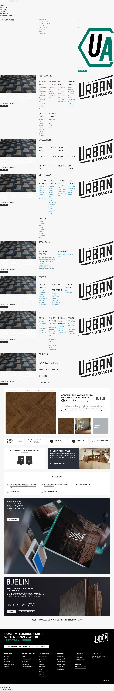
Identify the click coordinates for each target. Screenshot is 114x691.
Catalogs (6, 658)
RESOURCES (42, 25)
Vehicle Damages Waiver (27, 666)
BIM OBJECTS (64, 251)
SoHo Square (42, 659)
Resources (6, 656)
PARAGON (61, 191)
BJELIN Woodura (43, 656)
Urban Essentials (43, 676)
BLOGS (42, 312)
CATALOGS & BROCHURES (47, 259)
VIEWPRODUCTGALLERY (97, 426)
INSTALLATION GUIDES (46, 261)
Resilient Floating (61, 658)
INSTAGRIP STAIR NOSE (52, 212)
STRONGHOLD (62, 193)
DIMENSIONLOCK (73, 105)
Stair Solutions (60, 666)
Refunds (23, 656)
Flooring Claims (25, 664)
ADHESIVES (63, 181)
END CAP (42, 186)
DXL (69, 147)
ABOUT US (42, 33)
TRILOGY (70, 190)
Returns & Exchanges (26, 658)
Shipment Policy (25, 661)
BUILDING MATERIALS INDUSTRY (52, 331)
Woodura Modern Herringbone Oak (19, 390)
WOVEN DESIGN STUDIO (41, 133)
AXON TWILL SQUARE (41, 127)
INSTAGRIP (53, 157)
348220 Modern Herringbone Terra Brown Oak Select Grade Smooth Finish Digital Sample (23, 486)
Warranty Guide (15, 491)
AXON (51, 166)
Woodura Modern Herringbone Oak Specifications (56, 485)
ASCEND (60, 195)
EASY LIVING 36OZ (51, 125)
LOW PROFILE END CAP (42, 190)
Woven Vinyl (59, 663)
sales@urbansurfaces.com (80, 668)
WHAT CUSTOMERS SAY (49, 370)
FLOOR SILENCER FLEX (42, 229)
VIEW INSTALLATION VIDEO (26, 611)
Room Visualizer (7, 661)
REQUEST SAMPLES (13, 519)
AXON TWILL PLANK (41, 121)
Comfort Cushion (43, 663)
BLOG (40, 31)
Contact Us (82, 70)
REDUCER (42, 194)
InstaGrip (41, 664)
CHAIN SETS (55, 297)
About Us (6, 666)
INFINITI (70, 194)
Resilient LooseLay (61, 659)
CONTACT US (45, 383)
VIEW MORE (11, 611)
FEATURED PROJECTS (48, 363)
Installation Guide (85, 484)
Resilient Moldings (61, 664)
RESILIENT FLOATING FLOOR (42, 292)
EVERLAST (61, 185)
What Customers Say (9, 664)
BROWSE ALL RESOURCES (47, 257)
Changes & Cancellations (27, 659)
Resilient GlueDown (61, 661)
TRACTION (71, 186)
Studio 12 (41, 669)
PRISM (60, 183)
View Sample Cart (6, 689)
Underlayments (60, 669)
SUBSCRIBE (43, 646)
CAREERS (43, 376)
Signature (41, 672)
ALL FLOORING (45, 76)
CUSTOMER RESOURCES (46, 269)
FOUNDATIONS (72, 99)
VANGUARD (62, 189)
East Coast (41, 674)
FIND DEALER (43, 27)
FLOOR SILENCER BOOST (42, 235)
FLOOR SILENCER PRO (42, 223)
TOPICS (42, 318)
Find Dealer (6, 659)
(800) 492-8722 (78, 664)
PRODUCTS (42, 19)
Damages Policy (25, 663)
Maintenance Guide (50, 491)
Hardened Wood (60, 656)
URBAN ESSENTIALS (45, 23)
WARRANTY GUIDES (45, 267)
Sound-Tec (41, 658)
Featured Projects (8, 663)
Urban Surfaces (5, 1)
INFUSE (70, 192)
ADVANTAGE (72, 188)
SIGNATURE (63, 166)
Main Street (42, 666)
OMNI (60, 187)
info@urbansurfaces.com (80, 666)
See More (4, 105)
